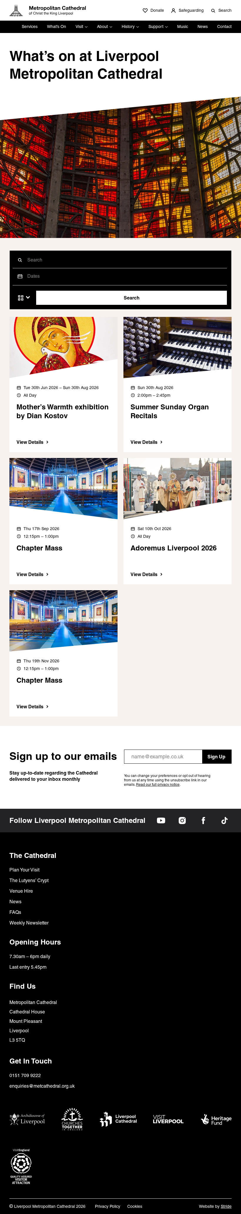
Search (132, 298)
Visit (79, 26)
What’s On (56, 26)
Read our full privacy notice (158, 785)
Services (30, 26)
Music (182, 26)
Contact (224, 26)
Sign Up (216, 757)
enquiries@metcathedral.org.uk (42, 1086)
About (102, 26)
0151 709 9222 (25, 1075)
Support (155, 26)
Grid (20, 298)
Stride (226, 1206)
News (203, 26)
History (128, 26)
